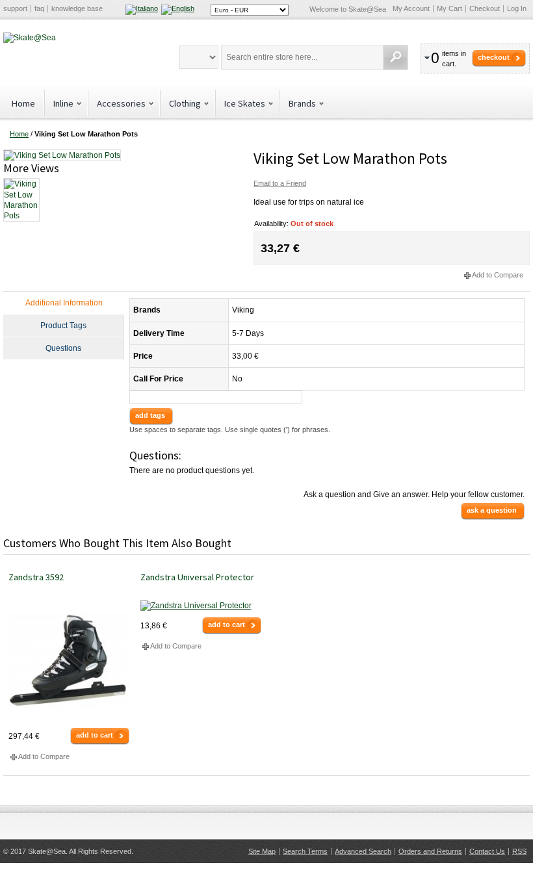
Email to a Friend (280, 183)
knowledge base (77, 8)
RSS (519, 851)
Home (23, 103)
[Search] (396, 57)
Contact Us (487, 851)
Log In (516, 8)
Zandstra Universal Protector (197, 577)
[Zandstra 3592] (68, 660)
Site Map (262, 851)
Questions (63, 348)
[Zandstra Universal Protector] (200, 605)
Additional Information (64, 302)
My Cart (449, 8)
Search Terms (305, 851)
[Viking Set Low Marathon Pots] (62, 154)
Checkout (484, 8)
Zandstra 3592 (36, 577)
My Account (411, 8)
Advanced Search (363, 851)
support (15, 8)
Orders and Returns (430, 851)
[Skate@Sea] (29, 37)
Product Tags (63, 325)
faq (39, 8)
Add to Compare (497, 275)
